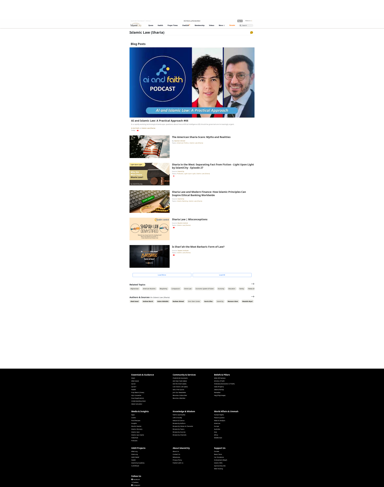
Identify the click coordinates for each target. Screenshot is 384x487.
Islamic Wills (218, 463)
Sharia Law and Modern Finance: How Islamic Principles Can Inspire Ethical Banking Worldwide (209, 193)
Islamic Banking (182, 201)
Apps (133, 415)
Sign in (240, 21)
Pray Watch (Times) (137, 392)
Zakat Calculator (136, 404)
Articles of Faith (219, 381)
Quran (133, 384)
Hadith (133, 389)
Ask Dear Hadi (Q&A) (180, 381)
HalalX (133, 460)
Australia (217, 429)
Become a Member (179, 398)
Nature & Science (178, 420)
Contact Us (176, 454)
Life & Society (177, 418)
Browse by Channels (179, 435)
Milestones (176, 457)
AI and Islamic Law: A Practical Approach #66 (159, 120)
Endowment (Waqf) (220, 460)
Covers (133, 418)
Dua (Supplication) (137, 398)
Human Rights (219, 415)
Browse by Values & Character (183, 426)
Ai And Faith (135, 128)
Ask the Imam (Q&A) (179, 384)
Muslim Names (136, 426)
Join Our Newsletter (179, 392)
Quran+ (133, 387)
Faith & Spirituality (179, 415)
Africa (216, 435)
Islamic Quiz (135, 432)
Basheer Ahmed (179, 141)
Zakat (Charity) (219, 389)
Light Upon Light (190, 174)
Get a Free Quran (178, 389)
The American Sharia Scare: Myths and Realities (201, 137)
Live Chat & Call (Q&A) (180, 387)
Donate (216, 451)
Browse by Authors (179, 423)
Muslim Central (183, 223)
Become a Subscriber (180, 395)
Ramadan (217, 392)
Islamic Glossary (136, 429)
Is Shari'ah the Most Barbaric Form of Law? (198, 246)
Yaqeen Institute (183, 250)
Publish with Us (178, 463)
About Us (176, 451)
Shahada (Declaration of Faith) (224, 384)
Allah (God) (135, 381)
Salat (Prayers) (219, 387)
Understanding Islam (138, 401)
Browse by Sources (179, 432)
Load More (162, 275)
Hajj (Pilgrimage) (219, 395)
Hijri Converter (136, 395)
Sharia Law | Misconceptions (189, 219)
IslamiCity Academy (137, 463)
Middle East (218, 438)
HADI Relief (135, 457)
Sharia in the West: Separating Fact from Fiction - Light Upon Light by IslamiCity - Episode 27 (213, 166)
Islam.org (134, 454)
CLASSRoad (135, 466)
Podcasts (180, 174)
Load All (222, 275)
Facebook (136, 479)
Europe (216, 426)
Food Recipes (135, 420)
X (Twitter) (135, 482)
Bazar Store (218, 454)
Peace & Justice (219, 418)
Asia (215, 432)
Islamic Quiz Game (137, 435)
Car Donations (219, 457)
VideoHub (134, 438)
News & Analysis (219, 420)
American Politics (183, 143)
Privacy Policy (177, 460)
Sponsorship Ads (220, 466)
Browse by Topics (178, 429)
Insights (134, 423)
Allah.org (134, 451)
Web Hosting (218, 469)
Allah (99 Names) (219, 378)
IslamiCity (181, 171)
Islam (133, 378)
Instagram (136, 485)
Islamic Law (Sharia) (148, 128)
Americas (217, 423)
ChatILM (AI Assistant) (180, 378)
